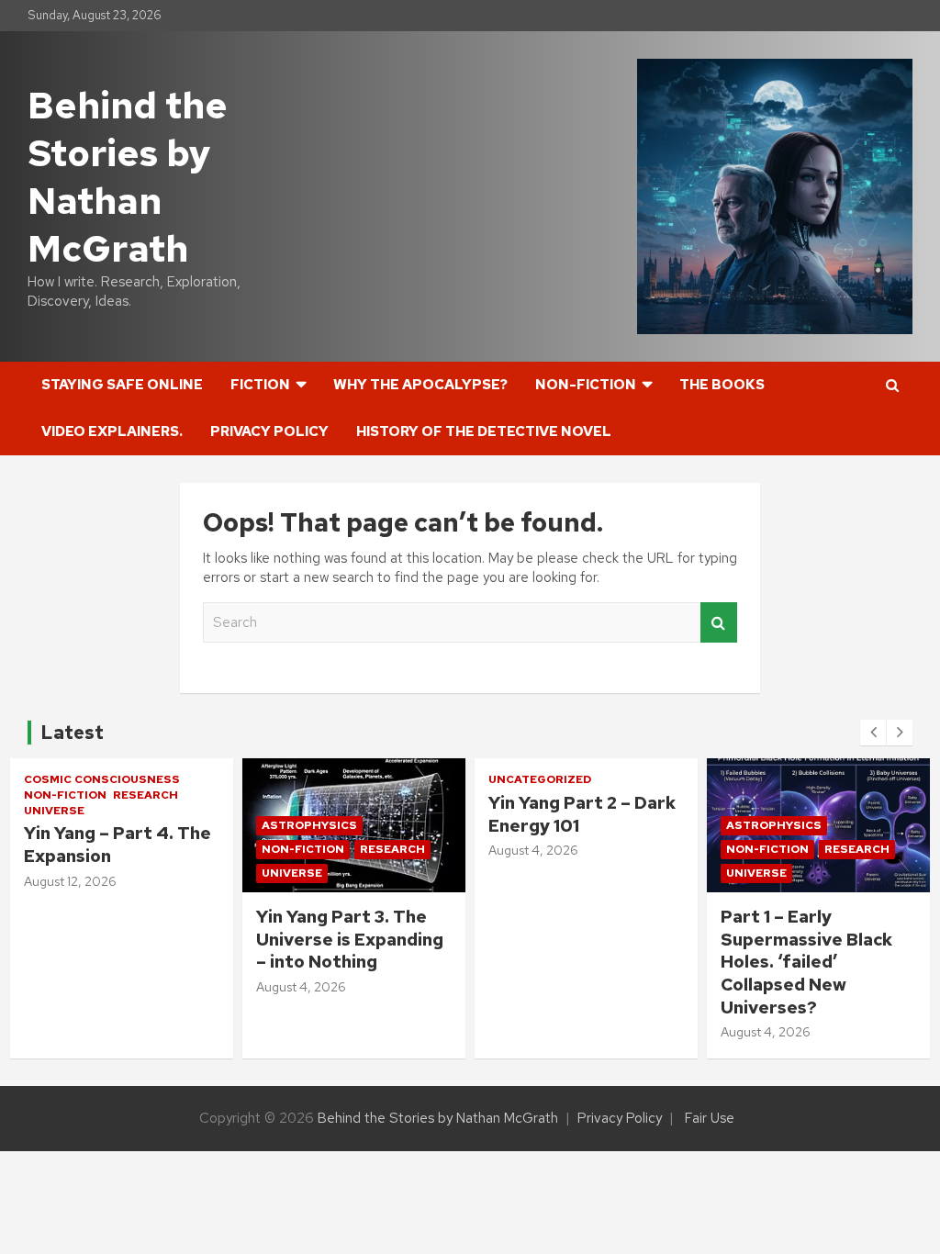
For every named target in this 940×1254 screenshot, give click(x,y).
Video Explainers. (112, 431)
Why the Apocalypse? (420, 384)
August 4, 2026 (301, 987)
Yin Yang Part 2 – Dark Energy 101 (582, 814)
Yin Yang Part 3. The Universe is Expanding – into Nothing (349, 939)
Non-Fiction (585, 384)
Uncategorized (539, 779)
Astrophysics (309, 825)
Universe (54, 810)
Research (145, 795)
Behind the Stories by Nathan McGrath (128, 177)
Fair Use (709, 1118)
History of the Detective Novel (483, 431)
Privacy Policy (269, 431)
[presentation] (873, 732)
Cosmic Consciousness (102, 779)
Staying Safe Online (122, 384)
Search (718, 623)
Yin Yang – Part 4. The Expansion (117, 845)
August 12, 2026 (70, 881)
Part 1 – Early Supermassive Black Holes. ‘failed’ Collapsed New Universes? (806, 962)
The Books (722, 384)
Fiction (260, 384)
